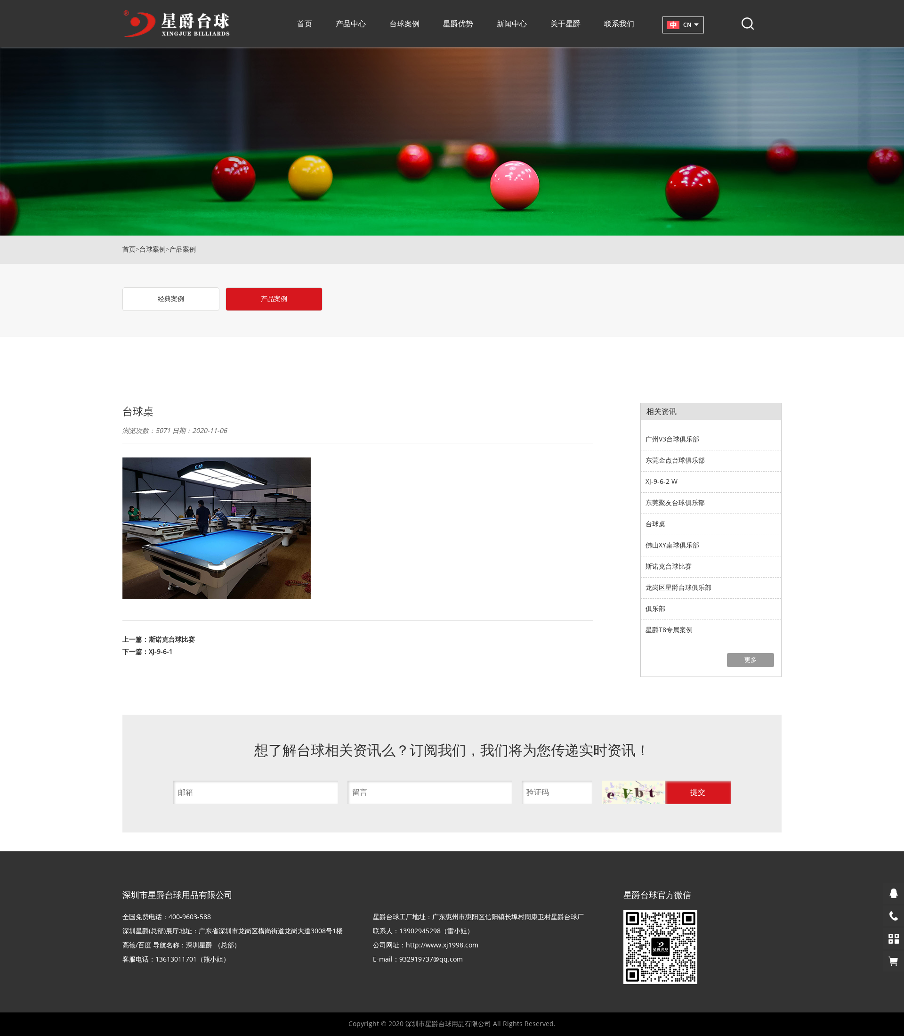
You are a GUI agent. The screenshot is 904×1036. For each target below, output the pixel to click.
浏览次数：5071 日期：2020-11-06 (174, 431)
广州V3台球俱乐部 (672, 439)
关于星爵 (565, 23)
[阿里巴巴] (893, 961)
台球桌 (655, 524)
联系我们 (619, 23)
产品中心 (351, 23)
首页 (304, 23)
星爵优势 (458, 23)
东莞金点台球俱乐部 (675, 461)
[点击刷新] (633, 792)
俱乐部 (655, 609)
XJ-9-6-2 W (662, 482)
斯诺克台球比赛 (172, 640)
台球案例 (404, 23)
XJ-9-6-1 (161, 652)
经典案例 (171, 299)
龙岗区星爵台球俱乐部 (678, 588)
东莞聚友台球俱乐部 (675, 503)
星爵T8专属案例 (669, 630)
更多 (750, 660)
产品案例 (183, 249)
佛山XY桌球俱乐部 (672, 545)
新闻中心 (512, 23)
